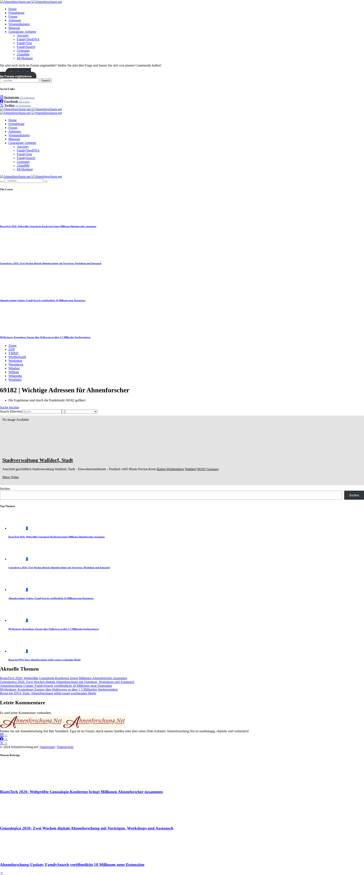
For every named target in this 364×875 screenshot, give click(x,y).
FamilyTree (24, 43)
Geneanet (23, 50)
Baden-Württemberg (170, 469)
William (13, 372)
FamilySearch (26, 47)
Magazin (14, 28)
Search (45, 80)
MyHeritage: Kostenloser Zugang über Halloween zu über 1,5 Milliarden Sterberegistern (45, 337)
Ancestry (23, 35)
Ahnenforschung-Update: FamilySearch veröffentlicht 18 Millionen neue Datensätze (42, 300)
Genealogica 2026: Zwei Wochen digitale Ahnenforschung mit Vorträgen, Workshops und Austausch (50, 263)
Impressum (47, 747)
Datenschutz (65, 747)
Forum (12, 16)
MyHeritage (25, 58)
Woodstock (15, 364)
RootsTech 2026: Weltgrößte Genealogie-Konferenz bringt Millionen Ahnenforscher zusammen (48, 226)
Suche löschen (9, 407)
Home (12, 9)
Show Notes (10, 477)
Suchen (5, 488)
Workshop (15, 360)
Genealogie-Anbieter (22, 31)
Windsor (14, 368)
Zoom (12, 345)
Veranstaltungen (19, 24)
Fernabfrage (16, 13)
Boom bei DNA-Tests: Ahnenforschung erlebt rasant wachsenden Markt (44, 659)
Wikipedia (15, 376)
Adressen (14, 20)
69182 (201, 469)
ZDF (11, 349)
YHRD (13, 353)
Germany (212, 469)
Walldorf (190, 469)
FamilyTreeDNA (28, 39)
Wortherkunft (17, 357)
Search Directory (11, 411)
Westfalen (14, 379)
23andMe (23, 54)
